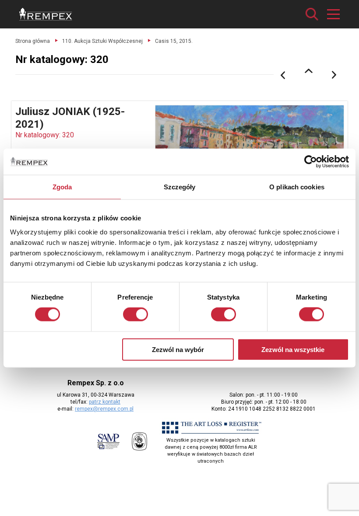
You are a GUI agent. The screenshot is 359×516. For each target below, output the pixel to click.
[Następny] (334, 75)
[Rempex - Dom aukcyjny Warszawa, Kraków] (45, 14)
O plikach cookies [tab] (296, 187)
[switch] (135, 314)
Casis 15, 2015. (174, 41)
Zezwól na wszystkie (292, 349)
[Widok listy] (308, 70)
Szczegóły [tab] (180, 187)
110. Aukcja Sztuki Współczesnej (102, 41)
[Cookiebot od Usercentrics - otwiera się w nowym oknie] (310, 161)
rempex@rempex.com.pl (104, 409)
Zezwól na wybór (178, 349)
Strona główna (32, 41)
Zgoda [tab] (62, 187)
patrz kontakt (104, 402)
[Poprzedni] (282, 75)
